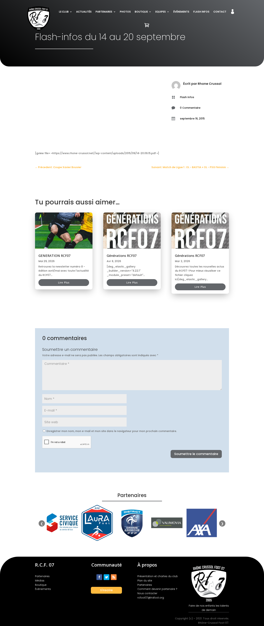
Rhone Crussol (209, 83)
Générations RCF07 (121, 255)
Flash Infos (201, 11)
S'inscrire (106, 590)
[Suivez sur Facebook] (99, 577)
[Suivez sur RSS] (114, 577)
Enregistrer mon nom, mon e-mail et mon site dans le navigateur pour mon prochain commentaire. (112, 431)
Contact (219, 11)
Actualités (84, 11)
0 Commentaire (190, 108)
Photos (125, 11)
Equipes (160, 11)
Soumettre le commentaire (196, 454)
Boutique (141, 11)
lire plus (64, 282)
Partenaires (104, 11)
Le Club (64, 11)
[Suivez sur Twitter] (106, 577)
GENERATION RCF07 (54, 255)
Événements (181, 11)
